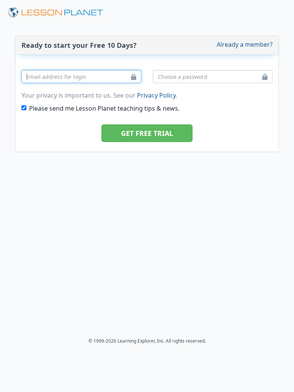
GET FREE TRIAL (147, 133)
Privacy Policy (156, 95)
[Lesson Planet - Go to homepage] (60, 12)
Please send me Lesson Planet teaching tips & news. (104, 108)
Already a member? (245, 44)
